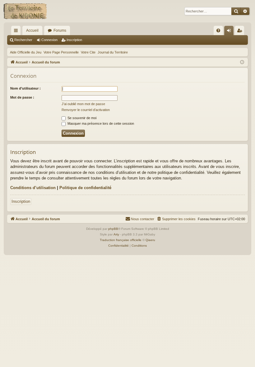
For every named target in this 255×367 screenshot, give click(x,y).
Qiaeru (150, 240)
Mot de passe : (22, 97)
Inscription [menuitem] (240, 31)
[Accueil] (25, 11)
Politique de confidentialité (85, 187)
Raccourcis (17, 31)
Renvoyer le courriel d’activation (86, 110)
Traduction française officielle (120, 240)
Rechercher (23, 40)
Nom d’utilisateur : (25, 88)
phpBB (113, 228)
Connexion (49, 40)
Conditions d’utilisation (33, 187)
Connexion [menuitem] (230, 31)
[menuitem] (218, 30)
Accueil (32, 30)
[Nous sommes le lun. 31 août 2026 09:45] (242, 62)
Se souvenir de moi (81, 118)
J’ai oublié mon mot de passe (83, 104)
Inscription (74, 40)
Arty (116, 234)
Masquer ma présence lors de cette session (100, 123)
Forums (59, 30)
